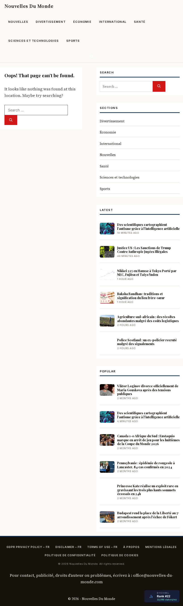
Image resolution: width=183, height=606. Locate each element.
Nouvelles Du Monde (28, 6)
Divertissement (51, 21)
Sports (73, 40)
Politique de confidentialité (70, 555)
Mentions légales (161, 547)
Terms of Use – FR (102, 547)
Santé (139, 21)
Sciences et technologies (33, 40)
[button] (91, 56)
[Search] (10, 120)
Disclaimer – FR (68, 547)
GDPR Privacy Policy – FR (28, 547)
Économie (82, 21)
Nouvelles (18, 21)
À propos (131, 547)
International (112, 21)
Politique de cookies (119, 555)
